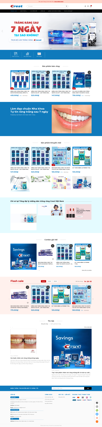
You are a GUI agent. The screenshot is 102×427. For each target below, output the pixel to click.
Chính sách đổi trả (48, 401)
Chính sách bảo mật (49, 397)
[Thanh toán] (82, 398)
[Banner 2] (40, 178)
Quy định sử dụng (48, 403)
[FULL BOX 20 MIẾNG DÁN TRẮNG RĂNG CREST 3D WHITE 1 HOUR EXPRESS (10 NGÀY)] (82, 79)
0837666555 (16, 405)
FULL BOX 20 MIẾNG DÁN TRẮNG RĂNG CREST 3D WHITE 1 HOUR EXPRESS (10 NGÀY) (81, 92)
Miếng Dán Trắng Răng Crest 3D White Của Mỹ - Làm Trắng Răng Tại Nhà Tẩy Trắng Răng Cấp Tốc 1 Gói (61, 92)
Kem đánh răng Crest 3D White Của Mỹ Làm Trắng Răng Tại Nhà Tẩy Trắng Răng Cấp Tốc (61, 168)
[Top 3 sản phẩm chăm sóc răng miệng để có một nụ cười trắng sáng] (72, 348)
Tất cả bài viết (88, 327)
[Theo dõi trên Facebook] (97, 403)
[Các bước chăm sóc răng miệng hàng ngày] (23, 341)
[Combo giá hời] (23, 256)
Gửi (88, 388)
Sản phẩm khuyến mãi (51, 143)
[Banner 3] (61, 182)
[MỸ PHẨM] (39, 53)
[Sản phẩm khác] (27, 53)
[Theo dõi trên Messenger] (97, 414)
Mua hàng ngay (58, 1)
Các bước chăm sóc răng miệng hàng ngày (24, 358)
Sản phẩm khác (27, 56)
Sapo (61, 425)
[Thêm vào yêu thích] (28, 88)
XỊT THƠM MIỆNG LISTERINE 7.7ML (81, 167)
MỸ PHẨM (39, 56)
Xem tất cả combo (87, 270)
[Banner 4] (82, 182)
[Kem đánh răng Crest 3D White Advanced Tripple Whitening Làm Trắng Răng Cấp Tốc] (46, 252)
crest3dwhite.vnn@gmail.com (19, 407)
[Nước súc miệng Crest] (23, 217)
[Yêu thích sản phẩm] (88, 6)
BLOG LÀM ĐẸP (68, 11)
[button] (99, 31)
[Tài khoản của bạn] (85, 6)
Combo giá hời (50, 240)
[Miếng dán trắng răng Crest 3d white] (72, 119)
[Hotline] (97, 410)
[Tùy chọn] (48, 72)
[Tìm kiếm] (66, 6)
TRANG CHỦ (13, 11)
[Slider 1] (51, 31)
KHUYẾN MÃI (33, 11)
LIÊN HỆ (43, 11)
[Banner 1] (20, 183)
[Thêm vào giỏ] (27, 72)
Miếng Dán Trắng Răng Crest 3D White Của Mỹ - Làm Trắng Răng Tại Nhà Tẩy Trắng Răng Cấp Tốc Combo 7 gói (40, 92)
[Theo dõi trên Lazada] (97, 421)
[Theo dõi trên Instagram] (97, 406)
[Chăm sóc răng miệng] (15, 53)
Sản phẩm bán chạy (51, 66)
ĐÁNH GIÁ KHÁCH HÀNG (54, 11)
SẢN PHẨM (23, 11)
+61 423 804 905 (17, 416)
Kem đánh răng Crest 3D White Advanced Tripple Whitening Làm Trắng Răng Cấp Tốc (46, 263)
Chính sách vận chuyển (49, 399)
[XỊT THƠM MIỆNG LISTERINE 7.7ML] (82, 156)
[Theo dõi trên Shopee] (97, 418)
